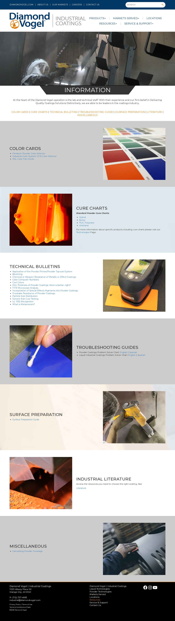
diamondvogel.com (21, 4)
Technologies (83, 232)
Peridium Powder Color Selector (28, 153)
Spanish (133, 352)
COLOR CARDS (20, 112)
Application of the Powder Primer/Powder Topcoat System (42, 271)
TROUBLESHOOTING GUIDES (96, 112)
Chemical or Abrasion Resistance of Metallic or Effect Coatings (44, 277)
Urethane (84, 225)
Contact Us (92, 4)
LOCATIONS (154, 18)
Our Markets (60, 4)
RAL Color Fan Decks (23, 159)
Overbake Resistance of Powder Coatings (33, 293)
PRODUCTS (96, 18)
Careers (77, 4)
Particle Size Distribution (25, 296)
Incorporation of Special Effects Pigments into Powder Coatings (45, 290)
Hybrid (82, 217)
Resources (95, 600)
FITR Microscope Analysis (25, 288)
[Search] (162, 5)
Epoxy (82, 220)
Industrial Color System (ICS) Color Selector (34, 156)
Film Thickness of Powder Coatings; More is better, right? (41, 285)
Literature (81, 488)
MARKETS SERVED (125, 18)
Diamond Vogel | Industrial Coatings (108, 586)
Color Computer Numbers (25, 279)
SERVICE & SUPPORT (138, 23)
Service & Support (99, 602)
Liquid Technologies (100, 589)
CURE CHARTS (39, 112)
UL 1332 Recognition (22, 301)
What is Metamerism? (23, 304)
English (123, 352)
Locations (95, 597)
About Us (42, 4)
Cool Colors (18, 282)
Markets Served (98, 594)
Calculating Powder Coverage (27, 551)
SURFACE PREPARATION (130, 112)
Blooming (17, 274)
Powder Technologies (101, 591)
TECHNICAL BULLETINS (63, 112)
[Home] (48, 20)
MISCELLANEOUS (87, 115)
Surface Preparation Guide (25, 419)
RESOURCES (107, 23)
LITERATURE (154, 112)
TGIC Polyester (86, 223)
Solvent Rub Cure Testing (25, 299)
